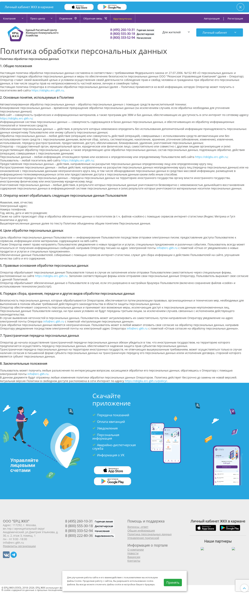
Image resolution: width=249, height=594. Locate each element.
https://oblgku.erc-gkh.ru (48, 90)
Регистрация (235, 18)
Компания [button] (9, 18)
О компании (135, 549)
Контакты (133, 560)
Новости (133, 553)
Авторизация (212, 18)
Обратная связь (93, 18)
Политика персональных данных (149, 534)
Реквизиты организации (19, 546)
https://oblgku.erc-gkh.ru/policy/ (146, 381)
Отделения (66, 18)
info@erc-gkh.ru (167, 248)
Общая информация (141, 530)
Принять (172, 582)
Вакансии (133, 557)
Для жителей (171, 32)
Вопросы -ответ (137, 527)
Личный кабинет (215, 32)
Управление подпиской (143, 538)
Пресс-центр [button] (37, 18)
